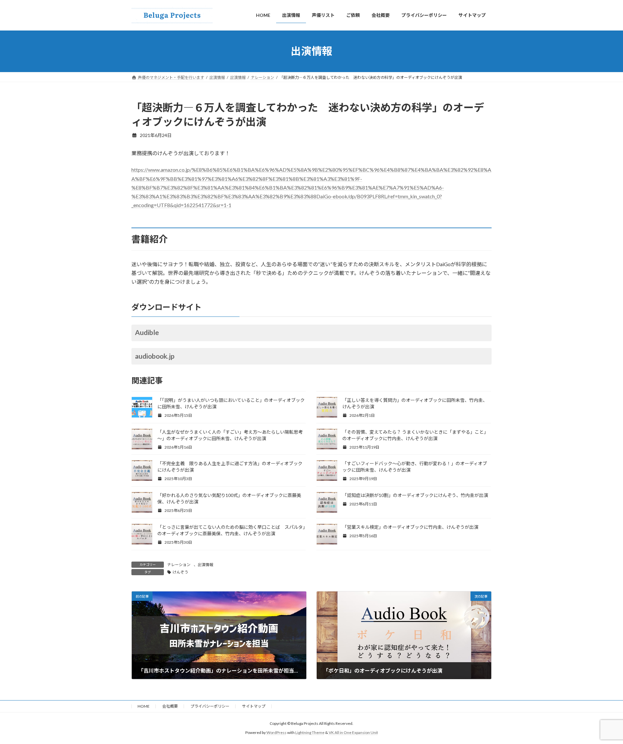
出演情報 (205, 564)
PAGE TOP (603, 715)
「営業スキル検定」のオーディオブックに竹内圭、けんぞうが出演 (410, 527)
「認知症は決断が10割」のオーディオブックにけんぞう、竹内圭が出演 (415, 495)
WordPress (276, 732)
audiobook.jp (155, 356)
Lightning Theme (309, 732)
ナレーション (178, 564)
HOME (144, 706)
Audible (147, 332)
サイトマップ (253, 706)
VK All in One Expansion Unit (353, 732)
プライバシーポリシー (209, 706)
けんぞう (180, 572)
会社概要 (170, 706)
